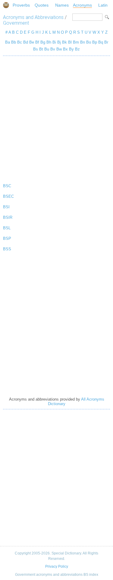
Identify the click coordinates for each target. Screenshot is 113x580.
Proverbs (21, 5)
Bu (46, 49)
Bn (82, 42)
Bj (59, 42)
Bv (52, 49)
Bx (65, 49)
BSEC (8, 196)
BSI (6, 207)
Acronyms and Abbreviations (33, 17)
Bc (19, 42)
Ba (7, 42)
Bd (25, 42)
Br (106, 42)
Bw (59, 49)
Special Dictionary (6, 5)
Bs (35, 49)
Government (16, 23)
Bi (54, 42)
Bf (37, 42)
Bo (88, 42)
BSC (7, 186)
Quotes (42, 5)
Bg (42, 42)
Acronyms (82, 5)
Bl (70, 42)
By (71, 49)
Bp (94, 42)
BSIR (7, 217)
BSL (7, 228)
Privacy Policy (56, 566)
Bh (48, 42)
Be (31, 42)
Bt (41, 49)
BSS (7, 249)
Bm (76, 42)
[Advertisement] (56, 118)
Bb (13, 42)
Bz (77, 49)
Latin (103, 5)
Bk (64, 42)
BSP (7, 238)
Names (62, 5)
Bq (100, 42)
